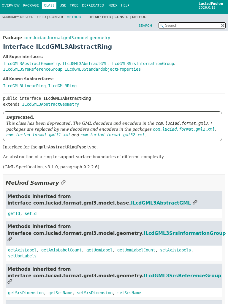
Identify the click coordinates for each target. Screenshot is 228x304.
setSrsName (129, 292)
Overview (11, 5)
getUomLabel (99, 250)
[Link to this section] (63, 183)
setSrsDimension (95, 292)
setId (31, 213)
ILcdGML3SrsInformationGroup (142, 63)
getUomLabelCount (136, 250)
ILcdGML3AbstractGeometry (31, 63)
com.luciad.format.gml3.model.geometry (66, 37)
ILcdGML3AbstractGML (84, 63)
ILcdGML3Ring (62, 85)
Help (125, 5)
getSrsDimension (26, 292)
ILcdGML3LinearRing (24, 85)
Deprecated (93, 5)
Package (31, 5)
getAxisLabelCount (61, 250)
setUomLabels (22, 256)
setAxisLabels (175, 250)
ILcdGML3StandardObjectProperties (103, 69)
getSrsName (60, 292)
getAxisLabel (22, 250)
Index (112, 5)
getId (14, 213)
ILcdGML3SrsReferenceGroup (32, 69)
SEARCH (145, 26)
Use (63, 5)
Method (74, 17)
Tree (74, 5)
